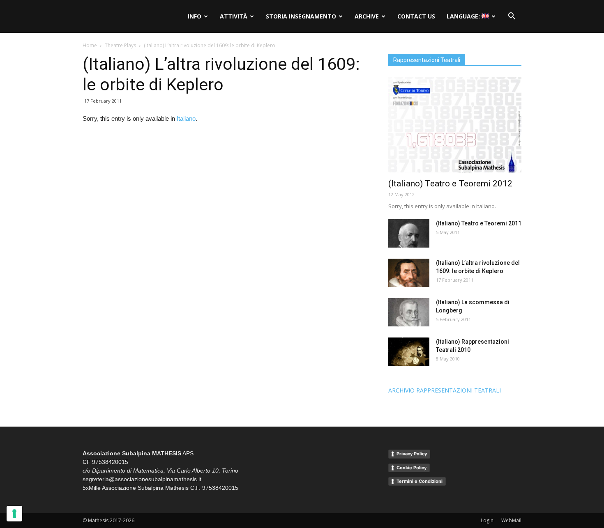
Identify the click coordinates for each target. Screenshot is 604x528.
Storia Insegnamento (301, 16)
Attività (233, 16)
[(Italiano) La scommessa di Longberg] (408, 312)
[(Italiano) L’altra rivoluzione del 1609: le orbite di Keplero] (408, 273)
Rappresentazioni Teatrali (426, 60)
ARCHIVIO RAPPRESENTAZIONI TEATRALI (444, 390)
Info (194, 16)
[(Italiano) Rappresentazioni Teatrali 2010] (408, 351)
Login (487, 520)
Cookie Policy (411, 468)
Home (90, 45)
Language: (464, 16)
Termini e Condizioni (420, 481)
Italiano (186, 118)
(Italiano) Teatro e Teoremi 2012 (450, 183)
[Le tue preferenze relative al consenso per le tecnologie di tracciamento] (14, 513)
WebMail (511, 520)
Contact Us (416, 16)
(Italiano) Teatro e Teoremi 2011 (478, 223)
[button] (511, 16)
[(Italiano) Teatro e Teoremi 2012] (454, 125)
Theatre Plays (120, 45)
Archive (367, 16)
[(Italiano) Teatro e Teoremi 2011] (408, 233)
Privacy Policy (412, 454)
